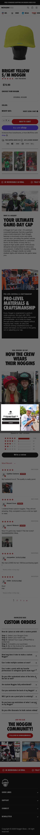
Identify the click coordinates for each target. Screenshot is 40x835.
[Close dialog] (38, 405)
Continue (11, 422)
